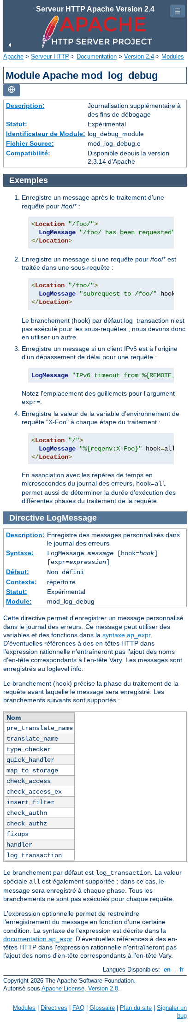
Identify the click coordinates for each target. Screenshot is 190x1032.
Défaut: (17, 571)
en (167, 969)
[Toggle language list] (11, 90)
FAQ (78, 1007)
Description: (25, 105)
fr (181, 969)
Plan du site (136, 1007)
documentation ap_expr (37, 939)
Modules (172, 56)
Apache (13, 56)
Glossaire (102, 1007)
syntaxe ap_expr (126, 635)
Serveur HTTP (50, 56)
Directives (54, 1007)
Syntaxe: (20, 553)
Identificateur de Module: (45, 133)
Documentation (97, 56)
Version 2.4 (139, 56)
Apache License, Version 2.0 (80, 988)
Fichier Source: (30, 143)
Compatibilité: (28, 153)
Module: (19, 601)
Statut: (16, 124)
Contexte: (21, 582)
